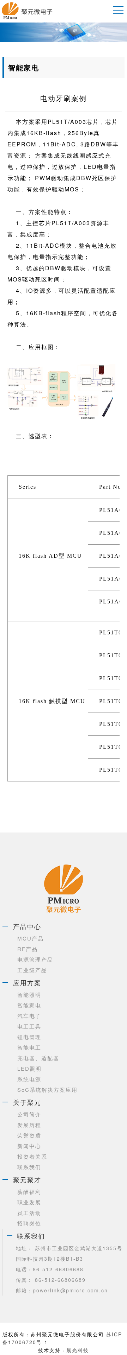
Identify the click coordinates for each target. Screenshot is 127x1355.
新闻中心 (29, 1146)
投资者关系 (32, 1156)
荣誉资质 (29, 1135)
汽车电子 (29, 1015)
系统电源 (29, 1079)
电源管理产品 (35, 959)
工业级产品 (32, 970)
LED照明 (29, 1068)
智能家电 (29, 1005)
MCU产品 (30, 938)
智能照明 (29, 994)
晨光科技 (77, 1350)
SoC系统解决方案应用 (47, 1089)
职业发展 (29, 1202)
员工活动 (29, 1212)
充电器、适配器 (38, 1058)
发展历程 (29, 1124)
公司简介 (29, 1114)
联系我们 (29, 1167)
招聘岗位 (29, 1223)
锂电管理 (29, 1036)
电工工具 (29, 1026)
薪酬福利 (29, 1191)
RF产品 (27, 948)
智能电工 (29, 1047)
